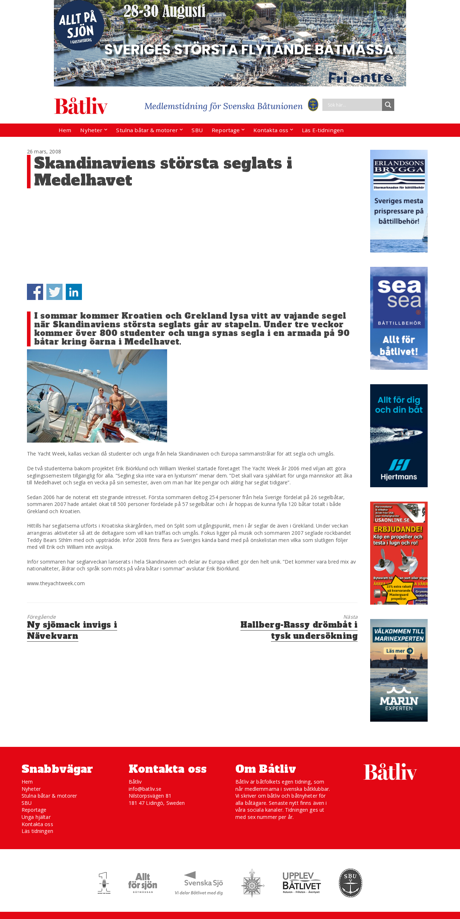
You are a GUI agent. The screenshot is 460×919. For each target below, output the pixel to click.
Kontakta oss (270, 130)
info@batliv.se (145, 788)
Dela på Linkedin (74, 292)
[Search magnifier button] (388, 105)
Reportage (226, 130)
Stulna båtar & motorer (147, 130)
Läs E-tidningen (323, 130)
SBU (197, 130)
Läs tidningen (37, 831)
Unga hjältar (36, 816)
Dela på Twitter (54, 292)
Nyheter (91, 130)
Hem (65, 130)
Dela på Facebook (35, 292)
